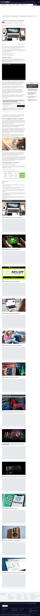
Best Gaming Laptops (19, 595)
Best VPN (9, 594)
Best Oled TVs (26, 597)
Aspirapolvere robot (15, 16)
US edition (17, 614)
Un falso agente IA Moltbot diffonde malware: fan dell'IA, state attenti (32, 86)
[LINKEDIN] (3, 182)
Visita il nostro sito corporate (32, 603)
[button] (13, 173)
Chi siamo (3, 610)
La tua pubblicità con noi (14, 610)
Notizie (3, 22)
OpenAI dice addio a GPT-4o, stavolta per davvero (32, 97)
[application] (14, 71)
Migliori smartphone (23, 16)
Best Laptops (18, 594)
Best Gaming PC (19, 597)
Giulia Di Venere (11, 22)
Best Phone (25, 594)
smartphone (23, 46)
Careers (21, 610)
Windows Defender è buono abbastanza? (9, 169)
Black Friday (8, 16)
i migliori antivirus (9, 53)
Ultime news (10, 4)
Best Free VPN (10, 595)
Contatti (22, 4)
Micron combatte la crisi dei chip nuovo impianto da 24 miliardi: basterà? (32, 93)
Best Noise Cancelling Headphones (35, 595)
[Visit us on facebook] (30, 1)
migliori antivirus (8, 135)
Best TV (25, 595)
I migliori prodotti (3, 4)
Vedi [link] (22, 173)
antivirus (6, 47)
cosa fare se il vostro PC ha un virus (9, 55)
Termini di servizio (11, 108)
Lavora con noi (30, 16)
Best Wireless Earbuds (33, 597)
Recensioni (18, 4)
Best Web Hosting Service (11, 597)
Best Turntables (33, 594)
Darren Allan (7, 22)
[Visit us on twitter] (31, 1)
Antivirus (3, 18)
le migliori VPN (11, 54)
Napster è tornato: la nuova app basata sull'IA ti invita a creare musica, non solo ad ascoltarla (32, 90)
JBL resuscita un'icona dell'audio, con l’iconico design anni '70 (32, 100)
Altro (26, 4)
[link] (5, 173)
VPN (14, 4)
